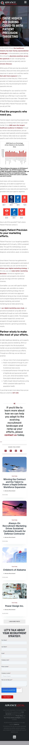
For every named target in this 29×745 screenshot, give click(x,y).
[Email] (21, 450)
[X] (10, 450)
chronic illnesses (6, 64)
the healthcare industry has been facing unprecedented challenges (14, 51)
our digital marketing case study (13, 308)
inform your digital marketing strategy (13, 268)
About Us (16, 724)
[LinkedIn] (16, 450)
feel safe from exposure (8, 76)
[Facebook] (5, 450)
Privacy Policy (19, 716)
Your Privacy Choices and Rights (12, 717)
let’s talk (15, 393)
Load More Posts (14, 621)
